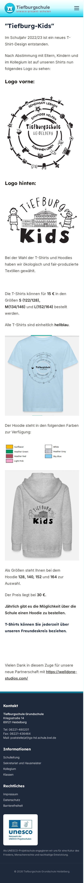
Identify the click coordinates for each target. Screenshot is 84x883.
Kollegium (9, 768)
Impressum (10, 794)
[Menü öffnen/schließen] (77, 8)
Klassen (8, 774)
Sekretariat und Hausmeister (22, 763)
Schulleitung (11, 757)
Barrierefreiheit (13, 805)
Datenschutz (11, 800)
